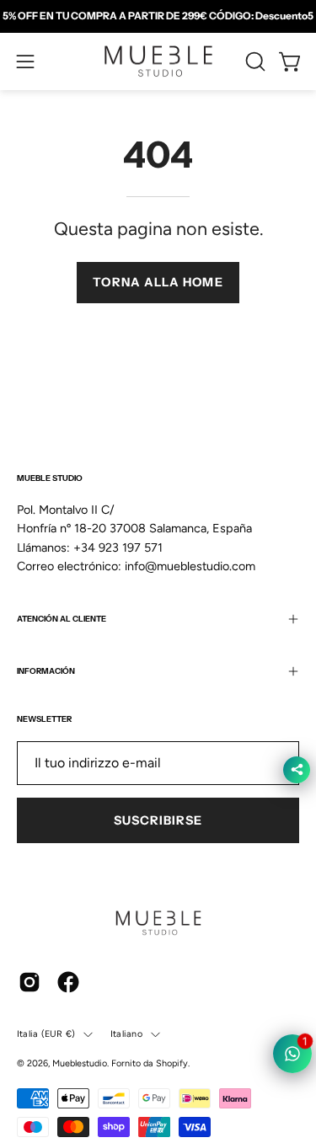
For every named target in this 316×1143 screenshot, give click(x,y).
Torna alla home (157, 282)
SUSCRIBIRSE (158, 820)
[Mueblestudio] (158, 61)
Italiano (126, 1033)
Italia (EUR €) (46, 1033)
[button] (253, 61)
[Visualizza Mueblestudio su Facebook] (68, 982)
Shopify (172, 1063)
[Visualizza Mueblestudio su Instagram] (29, 982)
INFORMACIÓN (46, 671)
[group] (158, 16)
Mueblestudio (79, 1063)
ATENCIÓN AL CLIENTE (61, 618)
